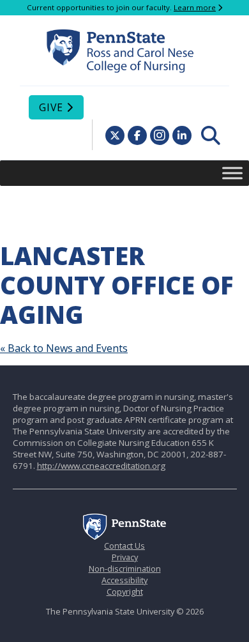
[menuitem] (210, 135)
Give (51, 107)
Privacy (125, 557)
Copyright (125, 591)
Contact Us (124, 545)
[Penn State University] (124, 536)
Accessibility (124, 580)
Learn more (195, 7)
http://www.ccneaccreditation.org (101, 465)
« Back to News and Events (64, 348)
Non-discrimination (125, 568)
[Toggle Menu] (232, 173)
